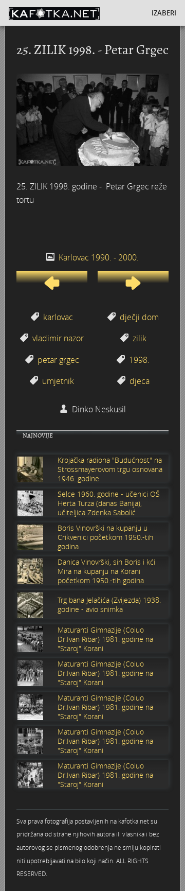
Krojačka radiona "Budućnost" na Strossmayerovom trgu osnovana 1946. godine (110, 469)
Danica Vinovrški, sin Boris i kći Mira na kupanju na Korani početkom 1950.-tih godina (106, 571)
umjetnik (58, 381)
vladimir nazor (58, 338)
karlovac (58, 317)
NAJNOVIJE (38, 436)
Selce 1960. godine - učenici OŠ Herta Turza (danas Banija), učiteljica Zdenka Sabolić (109, 503)
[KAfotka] (69, 13)
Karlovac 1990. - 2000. (99, 257)
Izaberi (164, 13)
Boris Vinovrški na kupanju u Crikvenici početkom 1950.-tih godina (105, 537)
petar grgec (58, 359)
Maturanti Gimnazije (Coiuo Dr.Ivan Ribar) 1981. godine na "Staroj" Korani (105, 639)
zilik (139, 338)
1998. (139, 359)
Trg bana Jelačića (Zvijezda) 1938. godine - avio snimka (109, 605)
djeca (140, 381)
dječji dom (139, 317)
